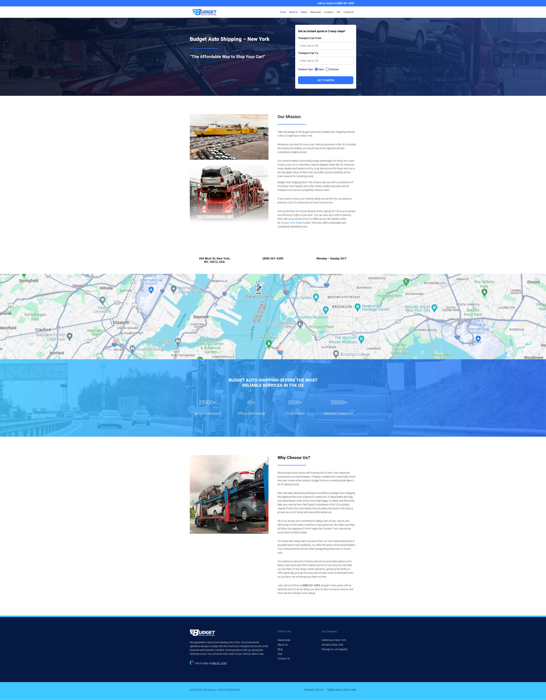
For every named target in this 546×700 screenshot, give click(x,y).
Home (283, 12)
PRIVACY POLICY (314, 689)
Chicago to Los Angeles (334, 649)
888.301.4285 (219, 663)
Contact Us (349, 12)
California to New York (333, 640)
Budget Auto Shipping (293, 222)
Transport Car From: (310, 38)
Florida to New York (332, 644)
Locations (329, 12)
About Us (293, 12)
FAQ (338, 12)
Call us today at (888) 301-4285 (336, 3)
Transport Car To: (308, 53)
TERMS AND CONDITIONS (341, 689)
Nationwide (315, 12)
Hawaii (304, 12)
